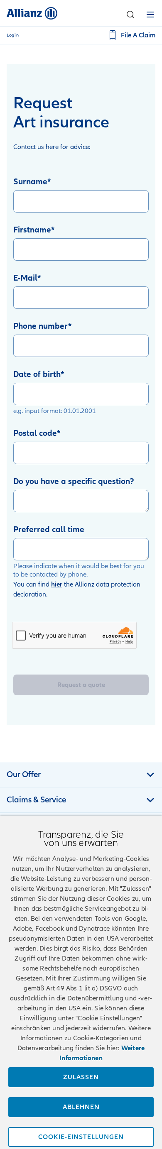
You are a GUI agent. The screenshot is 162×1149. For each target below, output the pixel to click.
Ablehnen (81, 1107)
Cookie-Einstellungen (81, 1137)
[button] (130, 15)
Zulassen (81, 1077)
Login (13, 35)
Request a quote (81, 685)
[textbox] (81, 501)
